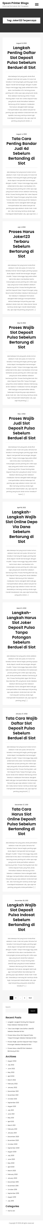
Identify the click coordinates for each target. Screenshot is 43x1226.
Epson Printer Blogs (16, 3)
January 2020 (12, 1178)
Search (8, 1007)
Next (30, 998)
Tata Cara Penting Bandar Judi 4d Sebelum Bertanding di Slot (21, 151)
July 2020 (11, 1155)
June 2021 (11, 1114)
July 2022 (11, 1065)
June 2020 (11, 1159)
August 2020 (12, 1152)
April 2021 (11, 1121)
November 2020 (13, 1140)
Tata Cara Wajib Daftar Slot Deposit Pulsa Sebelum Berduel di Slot (21, 728)
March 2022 (12, 1080)
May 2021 (11, 1118)
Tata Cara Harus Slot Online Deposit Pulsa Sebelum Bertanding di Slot (21, 821)
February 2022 (13, 1084)
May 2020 (11, 1163)
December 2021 (13, 1091)
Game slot (11, 1211)
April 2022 (11, 1076)
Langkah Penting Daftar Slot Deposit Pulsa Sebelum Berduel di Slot (21, 57)
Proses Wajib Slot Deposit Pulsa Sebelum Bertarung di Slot (21, 337)
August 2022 (12, 1061)
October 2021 (12, 1099)
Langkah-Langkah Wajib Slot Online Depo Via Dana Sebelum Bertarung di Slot (21, 526)
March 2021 (11, 1125)
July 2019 (11, 1201)
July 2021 (11, 1110)
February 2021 (12, 1129)
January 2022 (12, 1087)
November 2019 (13, 1186)
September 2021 (13, 1103)
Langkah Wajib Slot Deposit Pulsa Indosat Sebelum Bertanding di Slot (21, 917)
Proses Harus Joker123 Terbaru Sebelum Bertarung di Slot (21, 244)
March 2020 (12, 1171)
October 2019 (12, 1189)
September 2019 (13, 1193)
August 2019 (12, 1197)
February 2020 (13, 1174)
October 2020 (12, 1144)
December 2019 (13, 1182)
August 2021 (12, 1106)
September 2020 (13, 1148)
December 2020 (13, 1137)
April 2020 (11, 1167)
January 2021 (12, 1133)
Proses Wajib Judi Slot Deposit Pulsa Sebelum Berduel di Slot (22, 428)
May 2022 (11, 1072)
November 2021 (13, 1095)
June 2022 (11, 1069)
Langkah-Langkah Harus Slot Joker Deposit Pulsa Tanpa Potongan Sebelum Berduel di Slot (21, 630)
